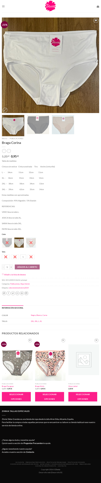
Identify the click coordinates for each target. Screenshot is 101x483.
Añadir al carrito (27, 267)
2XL (32, 321)
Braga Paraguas (8, 386)
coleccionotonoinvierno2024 (19, 288)
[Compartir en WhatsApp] (4, 293)
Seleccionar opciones (16, 396)
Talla (3, 252)
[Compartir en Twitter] (13, 293)
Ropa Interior (25, 284)
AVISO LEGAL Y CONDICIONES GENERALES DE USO (59, 464)
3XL (36, 321)
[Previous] (7, 65)
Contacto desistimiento (45, 466)
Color (4, 234)
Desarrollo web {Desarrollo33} (50, 472)
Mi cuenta (20, 462)
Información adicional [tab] (12, 308)
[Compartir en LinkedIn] (26, 293)
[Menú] (3, 6)
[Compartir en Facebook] (9, 293)
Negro (33, 315)
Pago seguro (85, 464)
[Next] (94, 65)
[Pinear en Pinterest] (22, 293)
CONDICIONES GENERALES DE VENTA (24, 464)
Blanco (39, 315)
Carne (44, 315)
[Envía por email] (17, 293)
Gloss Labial (72, 386)
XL (41, 321)
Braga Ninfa (39, 386)
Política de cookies (76, 462)
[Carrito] (98, 6)
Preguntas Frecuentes (33, 443)
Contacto (62, 466)
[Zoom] (5, 110)
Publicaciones (16, 138)
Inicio (4, 138)
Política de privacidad (56, 462)
